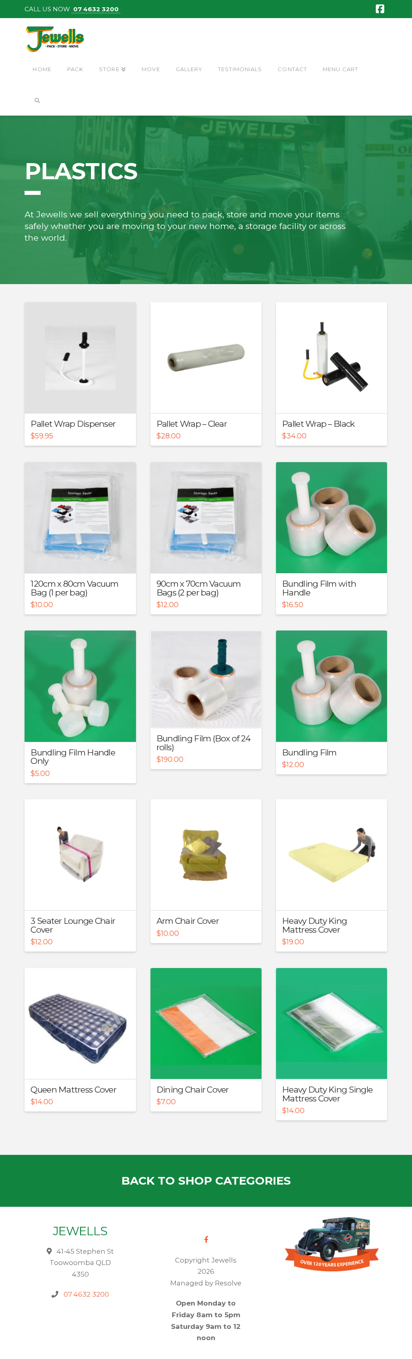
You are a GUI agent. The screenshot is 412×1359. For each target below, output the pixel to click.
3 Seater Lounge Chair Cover (73, 925)
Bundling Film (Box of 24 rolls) (204, 742)
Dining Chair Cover (193, 1090)
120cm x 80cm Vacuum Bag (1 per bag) (74, 588)
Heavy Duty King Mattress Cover (314, 925)
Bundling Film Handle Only (73, 756)
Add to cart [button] (83, 399)
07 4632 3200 (96, 9)
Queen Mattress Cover (73, 1090)
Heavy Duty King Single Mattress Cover (327, 1094)
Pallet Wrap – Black (318, 424)
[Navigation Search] (37, 100)
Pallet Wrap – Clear (192, 424)
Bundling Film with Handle (319, 588)
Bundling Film (309, 752)
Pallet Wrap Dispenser (73, 424)
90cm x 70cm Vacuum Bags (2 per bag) (199, 588)
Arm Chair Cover (188, 921)
